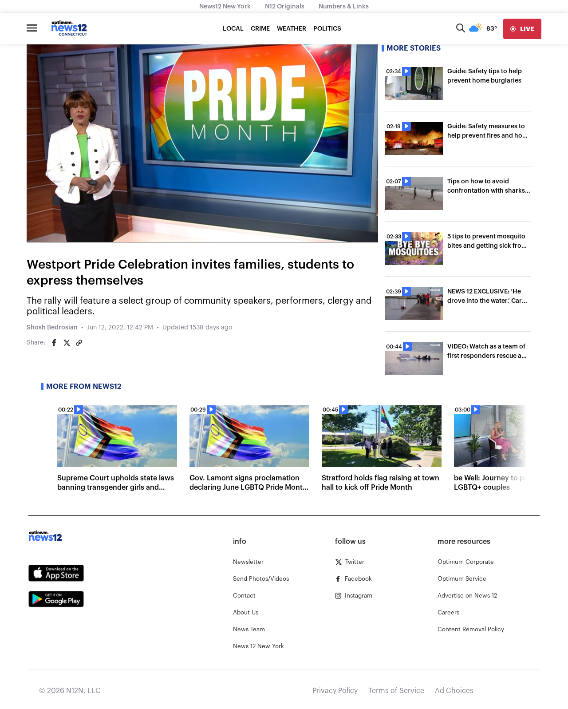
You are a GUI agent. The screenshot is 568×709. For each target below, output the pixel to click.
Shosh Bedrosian (52, 328)
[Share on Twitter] (66, 342)
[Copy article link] (79, 342)
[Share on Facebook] (54, 342)
